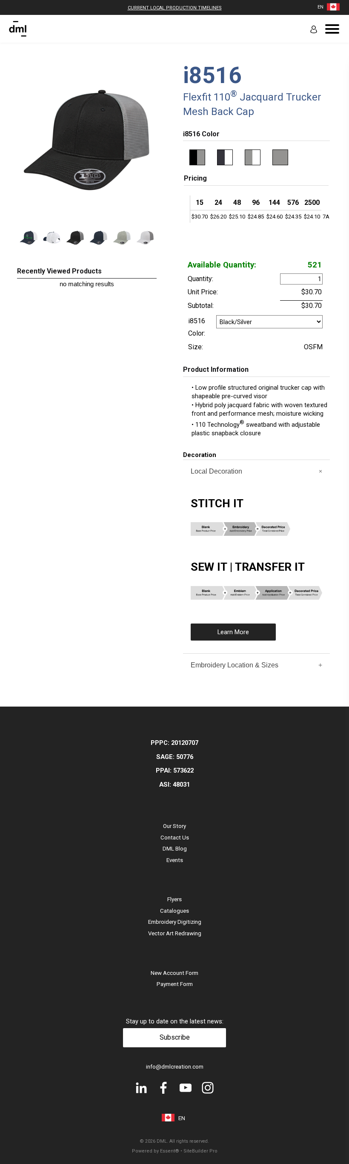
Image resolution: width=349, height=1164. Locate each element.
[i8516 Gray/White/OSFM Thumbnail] (122, 239)
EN (320, 7)
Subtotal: (201, 306)
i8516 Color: (196, 327)
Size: (195, 347)
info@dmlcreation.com (174, 1066)
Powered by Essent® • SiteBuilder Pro (174, 1151)
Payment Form (175, 984)
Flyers (174, 899)
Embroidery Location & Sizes (234, 665)
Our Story (174, 826)
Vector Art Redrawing (174, 933)
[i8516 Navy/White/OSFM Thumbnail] (98, 239)
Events (174, 860)
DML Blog (175, 848)
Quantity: (200, 279)
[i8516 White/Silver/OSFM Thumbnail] (145, 239)
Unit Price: (203, 292)
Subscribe (175, 1037)
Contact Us (174, 837)
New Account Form (174, 973)
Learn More (233, 632)
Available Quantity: (222, 265)
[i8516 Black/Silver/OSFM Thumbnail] (75, 239)
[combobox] (320, 7)
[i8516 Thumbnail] (28, 239)
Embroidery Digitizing (174, 922)
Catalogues (174, 911)
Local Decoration (216, 471)
